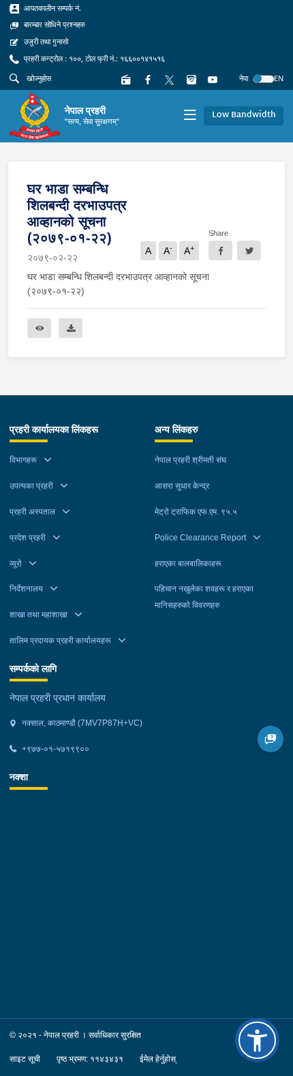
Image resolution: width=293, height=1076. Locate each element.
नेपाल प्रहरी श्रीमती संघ (190, 460)
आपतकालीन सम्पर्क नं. (51, 8)
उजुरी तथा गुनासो (45, 41)
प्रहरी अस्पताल (32, 512)
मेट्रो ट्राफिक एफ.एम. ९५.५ (196, 512)
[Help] (271, 739)
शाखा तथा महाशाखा (38, 614)
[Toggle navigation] (190, 116)
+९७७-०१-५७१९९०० (54, 749)
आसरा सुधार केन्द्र (182, 486)
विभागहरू (23, 460)
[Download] (70, 328)
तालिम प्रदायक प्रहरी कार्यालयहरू (60, 640)
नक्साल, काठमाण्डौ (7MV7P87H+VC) (81, 723)
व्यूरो (16, 563)
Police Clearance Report (200, 537)
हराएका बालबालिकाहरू (188, 563)
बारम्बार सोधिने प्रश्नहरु (53, 24)
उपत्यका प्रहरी (31, 486)
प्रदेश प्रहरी (28, 537)
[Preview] (39, 328)
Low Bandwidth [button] (244, 115)
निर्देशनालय (26, 589)
